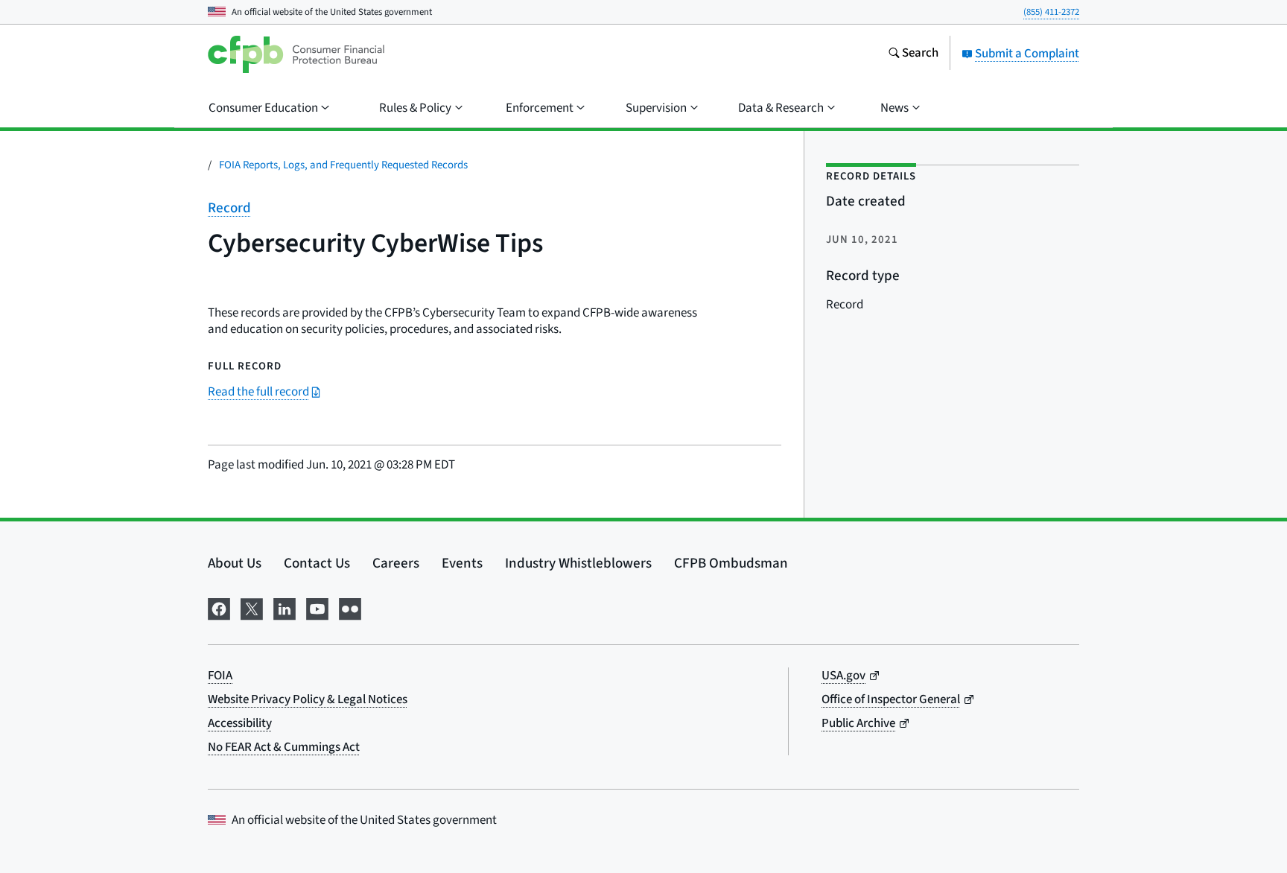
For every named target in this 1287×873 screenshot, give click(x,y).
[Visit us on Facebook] (219, 607)
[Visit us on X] (252, 607)
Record (229, 208)
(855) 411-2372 (1051, 12)
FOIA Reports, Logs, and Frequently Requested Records (343, 165)
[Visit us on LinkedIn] (284, 607)
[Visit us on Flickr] (350, 607)
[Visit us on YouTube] (317, 607)
